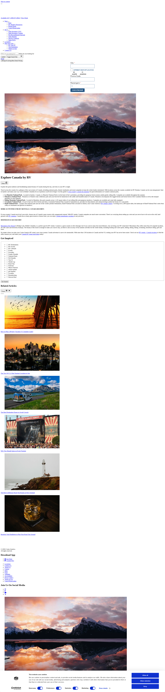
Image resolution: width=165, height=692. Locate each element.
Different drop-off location (84, 70)
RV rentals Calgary (106, 203)
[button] (8, 21)
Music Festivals (13, 267)
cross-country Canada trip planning (78, 192)
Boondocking (12, 275)
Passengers (75, 83)
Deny (145, 686)
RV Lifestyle (12, 248)
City (72, 63)
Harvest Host (12, 277)
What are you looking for (26, 54)
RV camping (12, 216)
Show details (103, 688)
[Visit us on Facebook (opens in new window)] (5, 591)
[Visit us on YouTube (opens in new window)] (5, 592)
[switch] (58, 688)
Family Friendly (13, 254)
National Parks (12, 256)
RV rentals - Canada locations (148, 232)
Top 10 (10, 260)
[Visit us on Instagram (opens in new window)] (5, 589)
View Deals (24, 18)
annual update (12, 269)
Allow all (145, 675)
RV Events (11, 246)
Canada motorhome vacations (65, 216)
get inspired (11, 271)
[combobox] (82, 66)
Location (11, 273)
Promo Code (75, 76)
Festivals (11, 266)
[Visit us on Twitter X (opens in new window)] (5, 594)
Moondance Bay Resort (8, 226)
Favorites (11, 252)
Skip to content (5, 1)
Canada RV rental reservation (30, 234)
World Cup (11, 262)
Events (10, 250)
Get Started (5, 281)
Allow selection (145, 681)
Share (4, 182)
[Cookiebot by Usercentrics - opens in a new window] (16, 688)
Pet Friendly (12, 258)
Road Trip (11, 264)
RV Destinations (13, 245)
